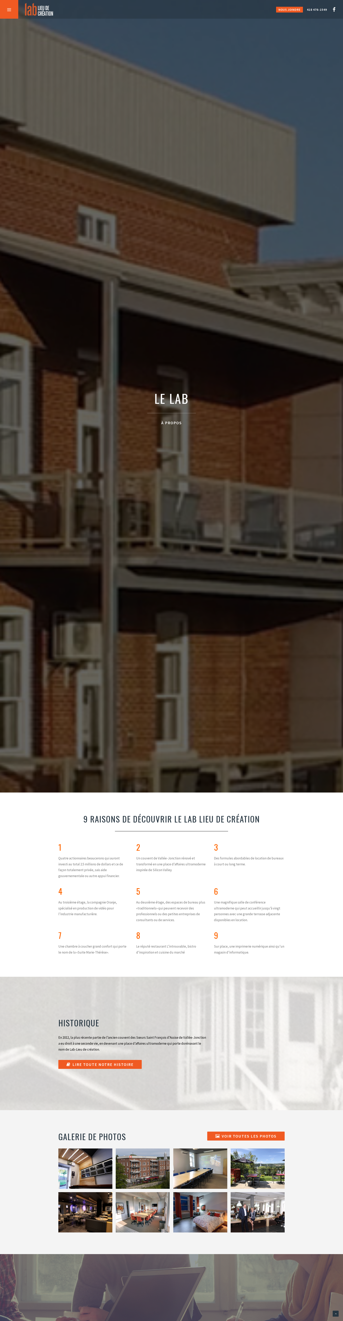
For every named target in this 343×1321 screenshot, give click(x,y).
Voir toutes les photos (249, 1136)
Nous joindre (289, 10)
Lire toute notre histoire (103, 1064)
